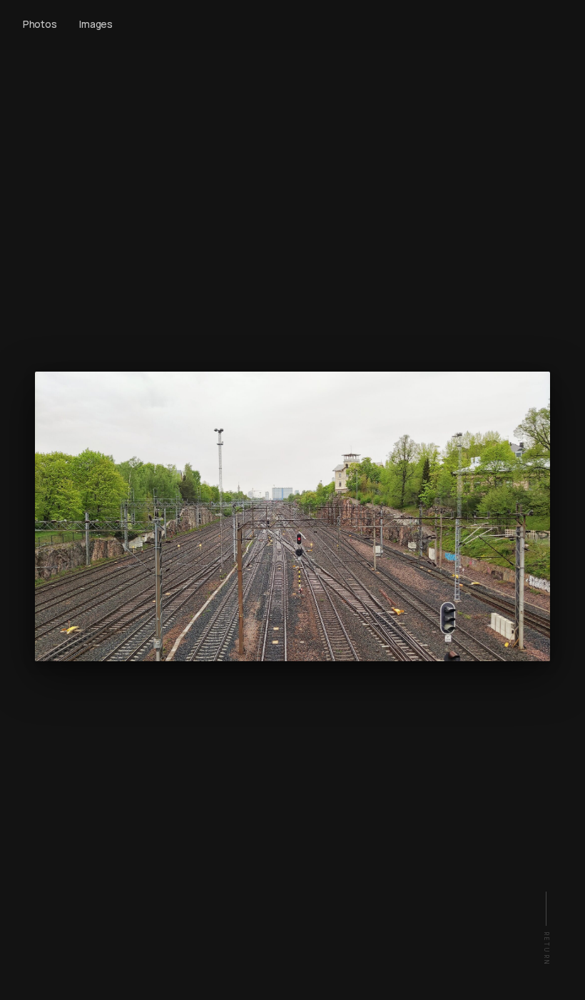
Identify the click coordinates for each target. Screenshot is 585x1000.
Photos (39, 24)
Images (95, 24)
